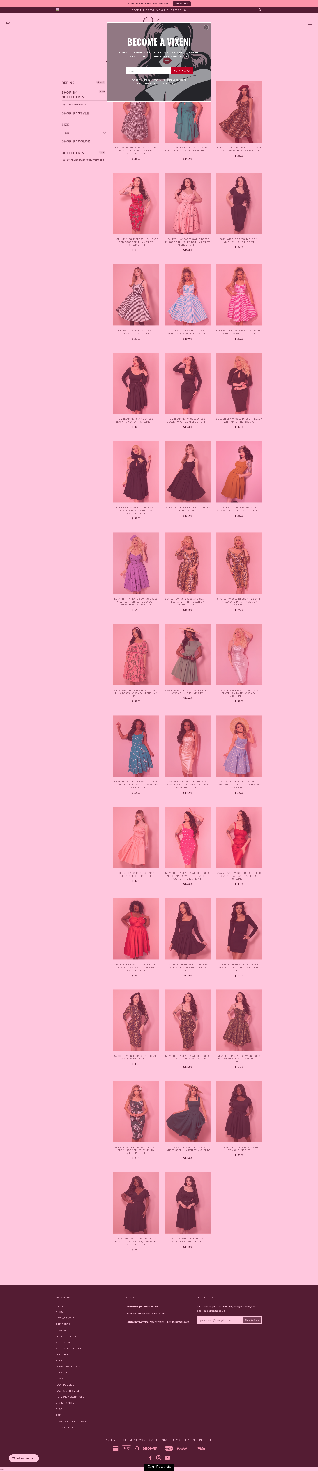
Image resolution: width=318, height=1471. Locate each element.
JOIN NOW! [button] (182, 70)
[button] (206, 27)
